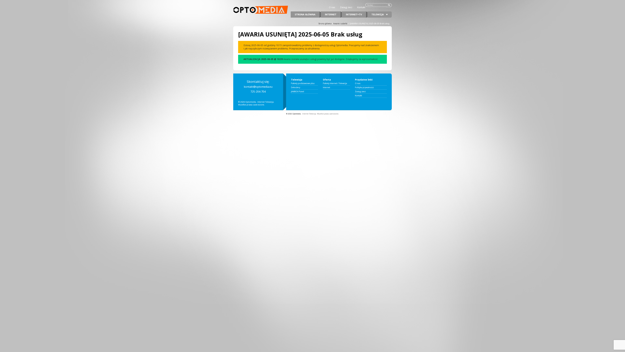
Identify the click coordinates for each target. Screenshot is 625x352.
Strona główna (305, 14)
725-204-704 (258, 91)
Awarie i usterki (340, 23)
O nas (332, 7)
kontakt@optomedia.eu (258, 86)
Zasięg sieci (346, 7)
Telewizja (377, 14)
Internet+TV (354, 14)
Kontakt (361, 7)
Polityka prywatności (364, 87)
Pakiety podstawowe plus (302, 83)
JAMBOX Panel (297, 92)
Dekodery (295, 87)
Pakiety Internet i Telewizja (335, 83)
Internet (330, 14)
